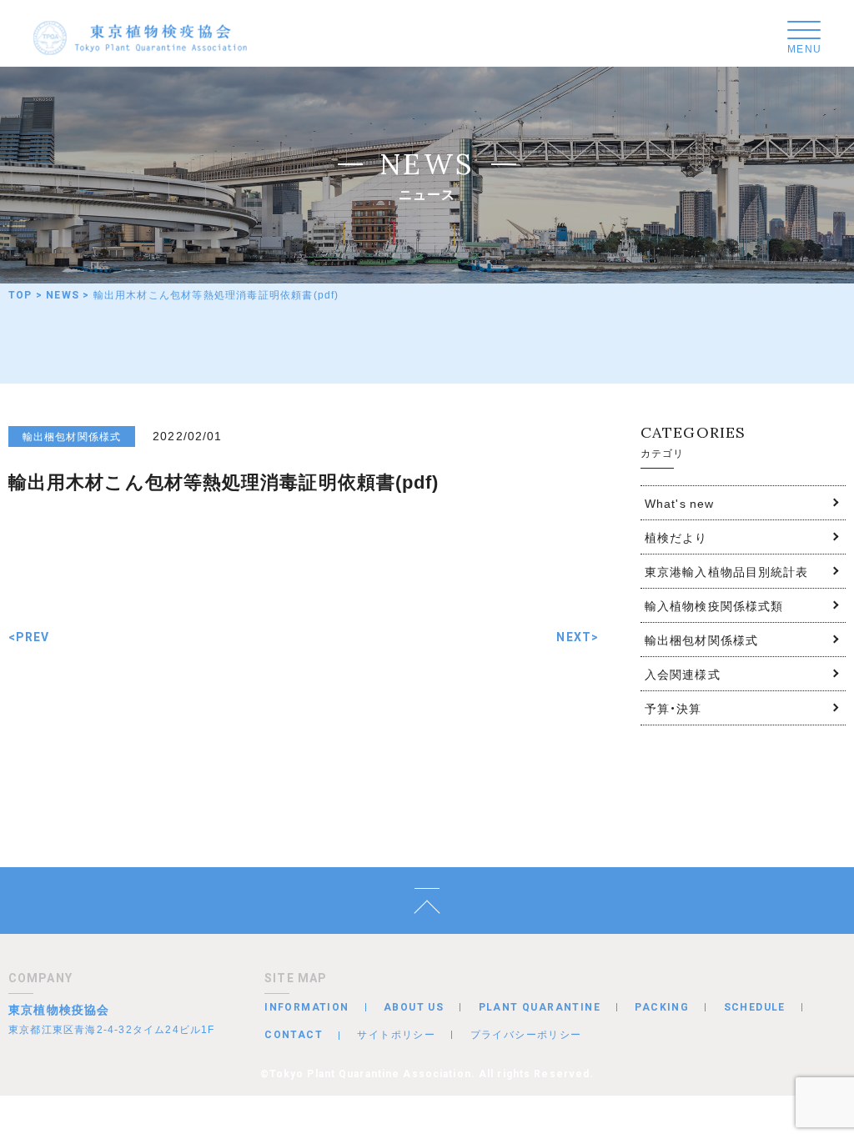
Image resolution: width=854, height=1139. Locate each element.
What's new (679, 502)
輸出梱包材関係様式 (701, 639)
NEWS (62, 295)
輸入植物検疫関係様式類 (714, 605)
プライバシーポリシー (526, 1033)
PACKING (662, 1007)
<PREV (29, 637)
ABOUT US (414, 1007)
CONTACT (293, 1035)
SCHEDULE (755, 1007)
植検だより (676, 537)
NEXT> (577, 637)
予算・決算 (673, 708)
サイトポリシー (396, 1033)
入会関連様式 (683, 673)
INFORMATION (306, 1007)
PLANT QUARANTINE (539, 1007)
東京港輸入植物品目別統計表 (727, 571)
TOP (20, 295)
